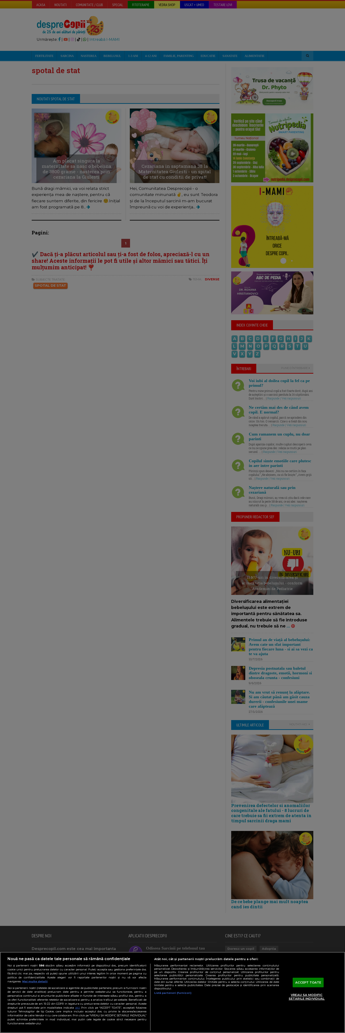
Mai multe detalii (35, 981)
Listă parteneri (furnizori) (173, 993)
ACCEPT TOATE (308, 982)
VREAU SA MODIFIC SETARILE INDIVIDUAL (307, 997)
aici (77, 1007)
